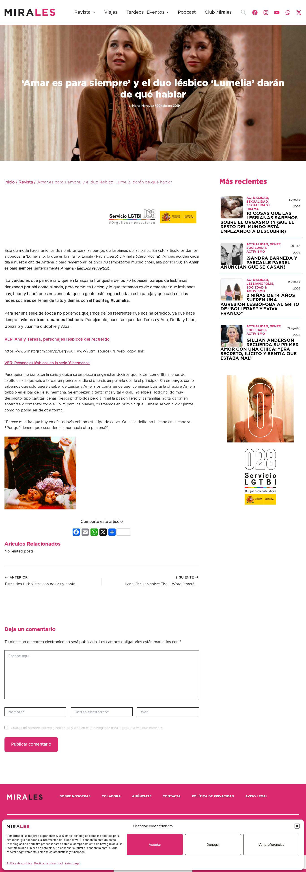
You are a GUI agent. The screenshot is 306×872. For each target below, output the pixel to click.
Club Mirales (218, 12)
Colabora (111, 796)
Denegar (213, 844)
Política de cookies (19, 863)
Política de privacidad (48, 863)
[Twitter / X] (299, 12)
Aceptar (155, 844)
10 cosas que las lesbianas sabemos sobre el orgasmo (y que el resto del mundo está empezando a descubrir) (259, 222)
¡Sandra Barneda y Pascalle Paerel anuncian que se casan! (258, 263)
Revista (82, 12)
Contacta (172, 796)
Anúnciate (141, 796)
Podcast (187, 12)
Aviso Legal (72, 863)
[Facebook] (255, 12)
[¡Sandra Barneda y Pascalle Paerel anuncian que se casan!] (231, 253)
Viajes (110, 12)
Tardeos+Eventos (145, 12)
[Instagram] (266, 12)
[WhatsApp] (288, 12)
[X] (103, 532)
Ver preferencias (271, 844)
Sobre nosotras (75, 796)
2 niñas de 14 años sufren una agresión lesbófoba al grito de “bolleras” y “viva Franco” (259, 304)
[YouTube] (277, 12)
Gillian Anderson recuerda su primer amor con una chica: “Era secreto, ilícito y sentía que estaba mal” (259, 349)
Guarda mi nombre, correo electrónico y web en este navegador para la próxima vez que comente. (87, 728)
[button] (297, 826)
